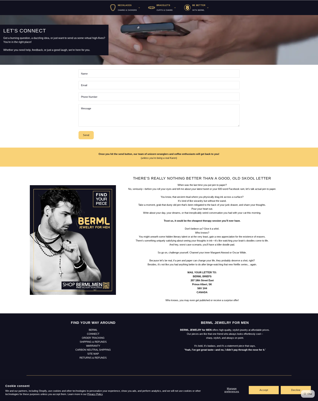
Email (84, 85)
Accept (264, 390)
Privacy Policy (95, 394)
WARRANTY (93, 345)
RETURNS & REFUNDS (93, 357)
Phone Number (89, 96)
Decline (295, 390)
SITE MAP (93, 353)
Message (86, 108)
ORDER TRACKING (93, 337)
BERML (93, 329)
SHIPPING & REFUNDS (93, 341)
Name (84, 73)
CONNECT (93, 333)
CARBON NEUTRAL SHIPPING (93, 349)
